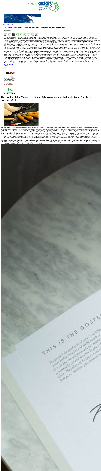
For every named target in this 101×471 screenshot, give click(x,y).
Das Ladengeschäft (8, 64)
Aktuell (5, 67)
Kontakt (6, 65)
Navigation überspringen (7, 24)
